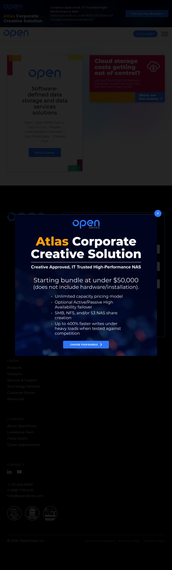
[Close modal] (157, 213)
